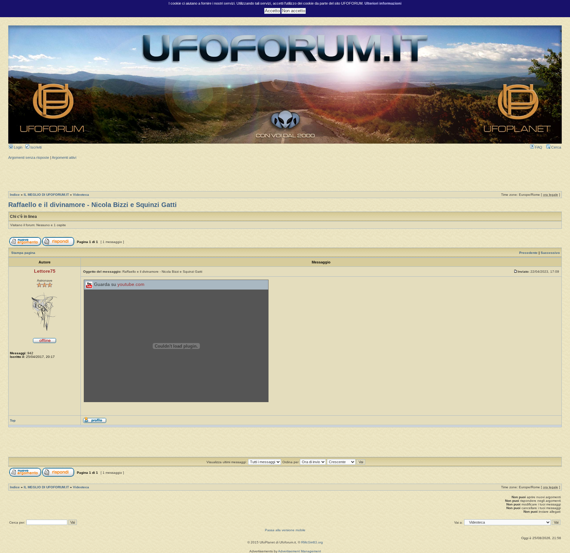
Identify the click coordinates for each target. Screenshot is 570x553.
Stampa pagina (23, 253)
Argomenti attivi (64, 157)
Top (13, 420)
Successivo (550, 253)
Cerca (555, 147)
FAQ (538, 147)
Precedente (528, 253)
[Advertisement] (285, 175)
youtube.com (130, 284)
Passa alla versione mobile (285, 530)
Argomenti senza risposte (28, 157)
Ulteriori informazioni (382, 3)
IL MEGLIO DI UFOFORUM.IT (46, 194)
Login (17, 147)
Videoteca (81, 194)
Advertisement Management (299, 551)
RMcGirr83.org (312, 542)
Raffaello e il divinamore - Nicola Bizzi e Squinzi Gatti (92, 204)
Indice (15, 194)
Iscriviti (35, 147)
